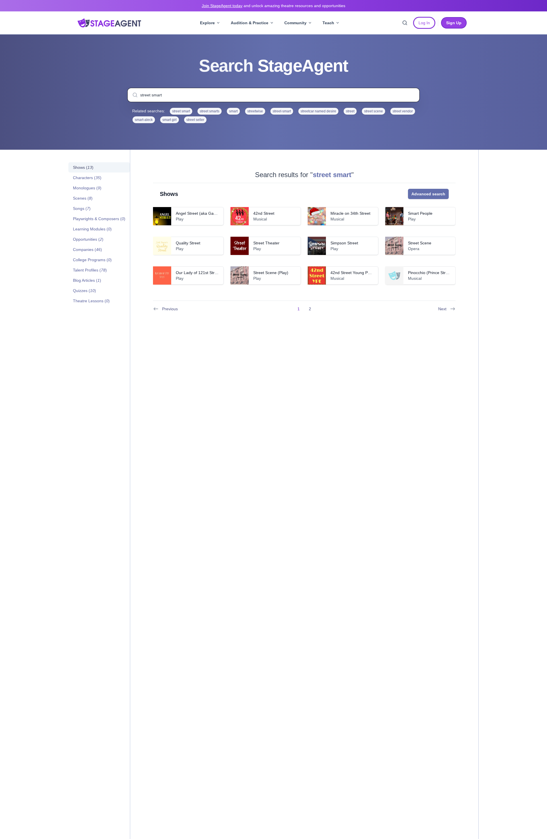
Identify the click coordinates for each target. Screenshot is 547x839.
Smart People (420, 213)
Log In (424, 23)
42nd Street (263, 213)
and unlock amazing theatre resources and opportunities (273, 5)
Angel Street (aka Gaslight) (200, 213)
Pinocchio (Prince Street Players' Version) (445, 272)
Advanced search (428, 194)
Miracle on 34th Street (350, 213)
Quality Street (188, 243)
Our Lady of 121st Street (198, 272)
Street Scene (419, 243)
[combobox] (273, 95)
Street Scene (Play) (270, 272)
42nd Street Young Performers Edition (364, 272)
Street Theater (266, 243)
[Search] (405, 23)
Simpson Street (344, 243)
